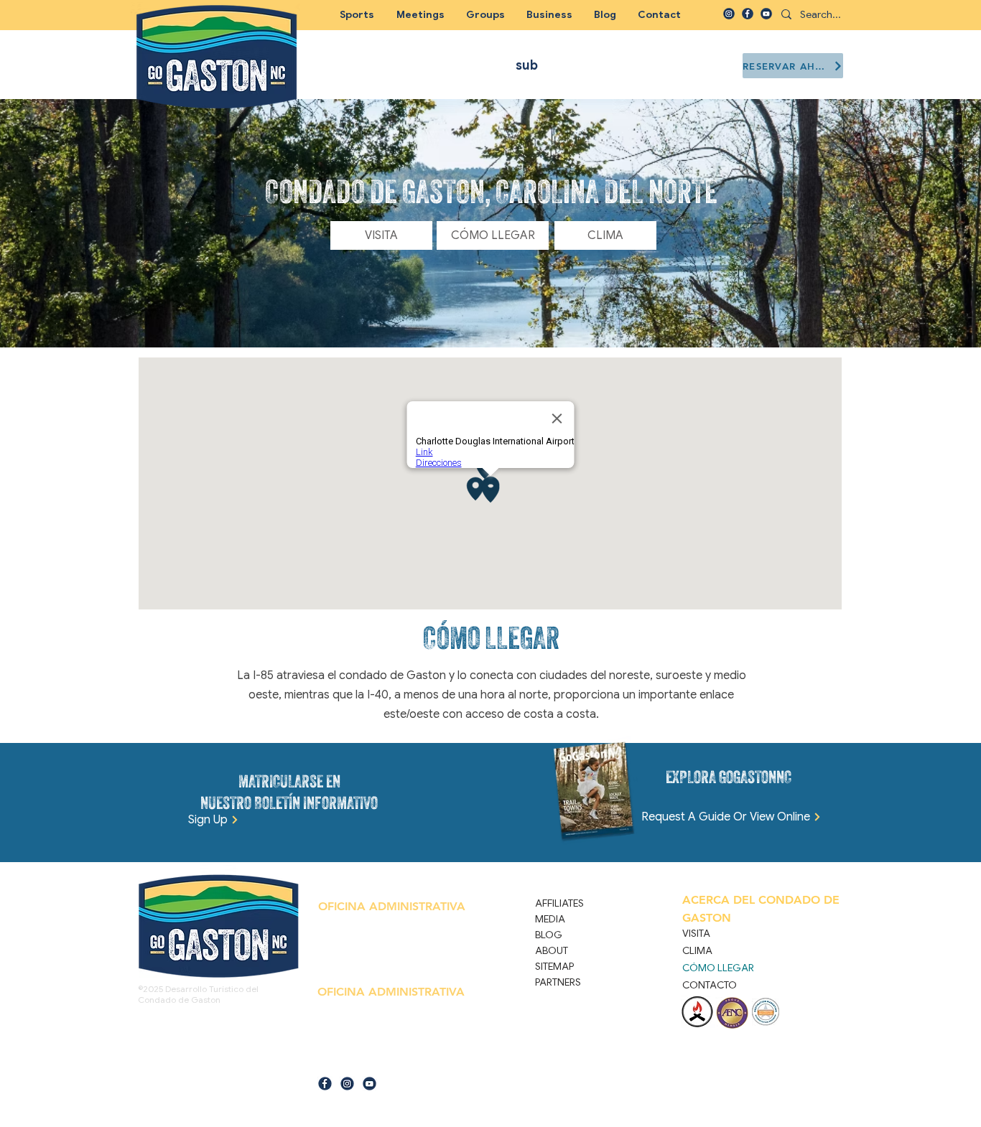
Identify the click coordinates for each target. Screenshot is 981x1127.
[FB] (747, 13)
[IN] (728, 13)
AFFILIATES (559, 903)
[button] (485, 14)
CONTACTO (709, 984)
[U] (766, 13)
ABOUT (551, 950)
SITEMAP (554, 966)
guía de (330, 1061)
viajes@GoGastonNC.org (387, 1061)
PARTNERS (558, 982)
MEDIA (550, 918)
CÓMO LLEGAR (718, 967)
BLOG (548, 934)
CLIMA (697, 950)
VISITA (696, 933)
